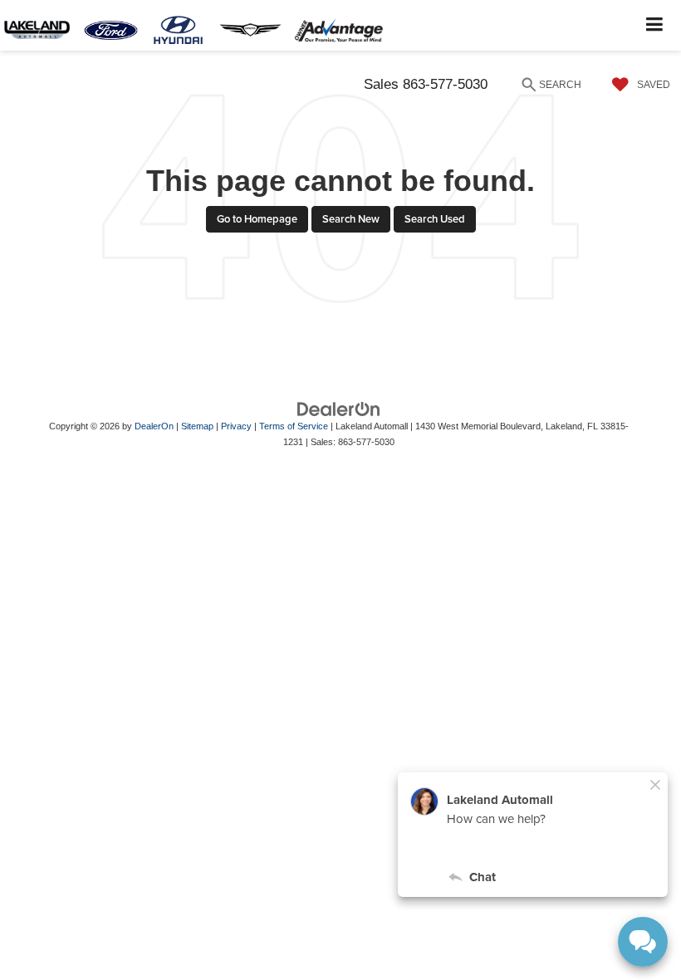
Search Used (434, 219)
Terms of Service (293, 426)
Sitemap (197, 426)
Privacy (236, 426)
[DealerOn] (338, 409)
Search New (351, 219)
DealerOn (154, 426)
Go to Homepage (257, 219)
